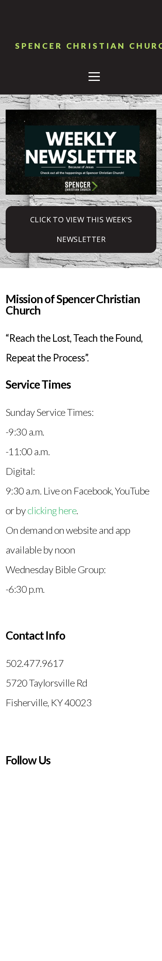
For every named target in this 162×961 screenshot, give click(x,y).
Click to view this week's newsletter (81, 229)
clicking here (52, 510)
